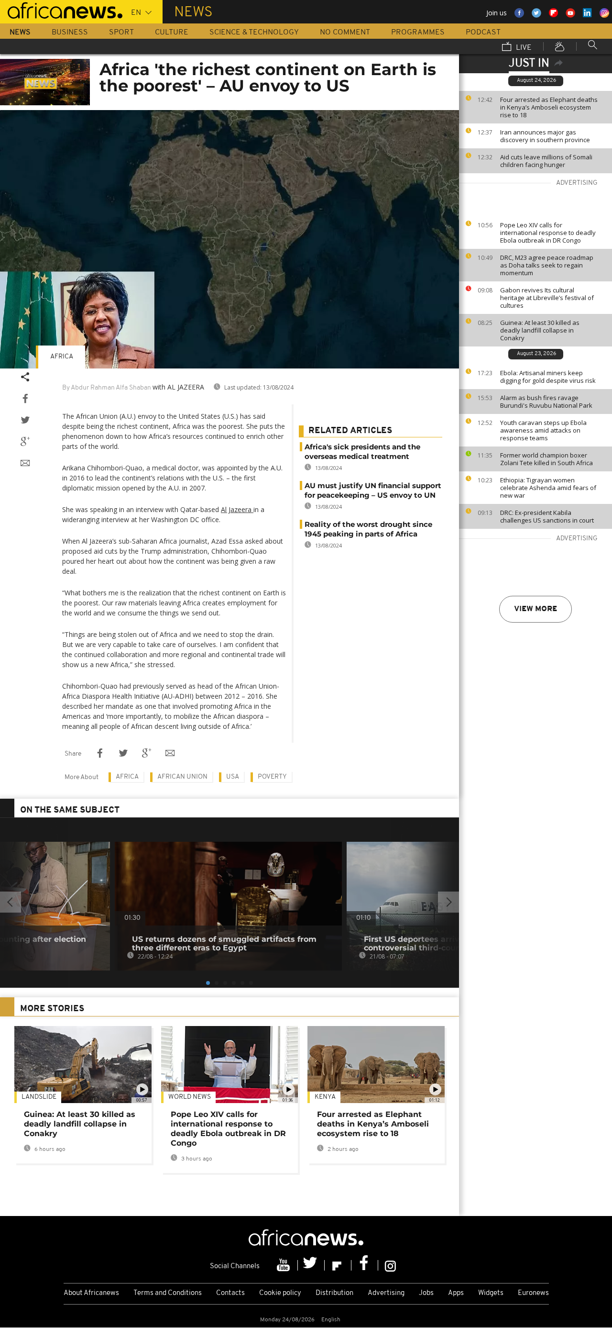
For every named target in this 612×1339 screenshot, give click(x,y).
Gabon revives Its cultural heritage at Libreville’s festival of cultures (547, 297)
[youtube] (284, 1265)
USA (232, 777)
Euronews (533, 1293)
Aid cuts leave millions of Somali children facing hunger (546, 160)
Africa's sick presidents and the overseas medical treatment (362, 451)
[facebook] (364, 1265)
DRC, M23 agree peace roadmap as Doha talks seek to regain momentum (546, 265)
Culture (171, 32)
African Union (182, 777)
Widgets (490, 1293)
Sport (121, 32)
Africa (61, 356)
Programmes (418, 32)
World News (189, 1097)
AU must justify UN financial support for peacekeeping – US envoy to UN (373, 490)
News (20, 32)
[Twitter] (311, 1265)
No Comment (345, 32)
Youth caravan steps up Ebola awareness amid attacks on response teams (543, 430)
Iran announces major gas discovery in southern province (545, 136)
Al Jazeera (237, 509)
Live (523, 48)
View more (535, 609)
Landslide (39, 1097)
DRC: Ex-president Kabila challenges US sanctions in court (547, 516)
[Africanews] (61, 9)
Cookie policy (280, 1293)
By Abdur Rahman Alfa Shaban (106, 387)
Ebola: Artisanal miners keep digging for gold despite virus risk (548, 376)
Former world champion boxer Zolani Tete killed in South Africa (546, 459)
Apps (456, 1293)
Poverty (272, 777)
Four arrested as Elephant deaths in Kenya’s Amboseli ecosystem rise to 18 (549, 107)
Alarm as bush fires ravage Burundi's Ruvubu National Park (546, 401)
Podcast (483, 32)
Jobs (426, 1293)
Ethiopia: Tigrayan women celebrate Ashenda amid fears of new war (548, 487)
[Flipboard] (338, 1265)
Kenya (325, 1097)
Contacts (230, 1293)
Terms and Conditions (167, 1293)
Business (70, 32)
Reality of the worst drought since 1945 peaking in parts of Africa (368, 529)
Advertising (386, 1293)
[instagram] (390, 1265)
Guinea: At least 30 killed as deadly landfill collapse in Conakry (539, 330)
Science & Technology (254, 32)
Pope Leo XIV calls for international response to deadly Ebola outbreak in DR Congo (548, 232)
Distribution (334, 1293)
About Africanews (91, 1293)
